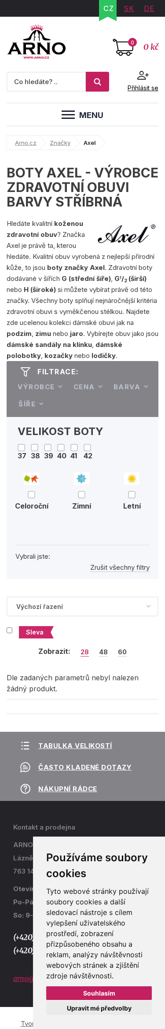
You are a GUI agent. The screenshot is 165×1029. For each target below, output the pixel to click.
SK (129, 8)
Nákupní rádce (67, 789)
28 (85, 652)
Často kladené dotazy (85, 767)
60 (122, 652)
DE (149, 8)
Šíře (27, 404)
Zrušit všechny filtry (120, 567)
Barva (127, 387)
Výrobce (36, 387)
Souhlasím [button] (99, 993)
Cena (84, 387)
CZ (108, 8)
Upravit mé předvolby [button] (99, 1008)
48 (103, 652)
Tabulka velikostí (75, 745)
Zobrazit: (54, 651)
